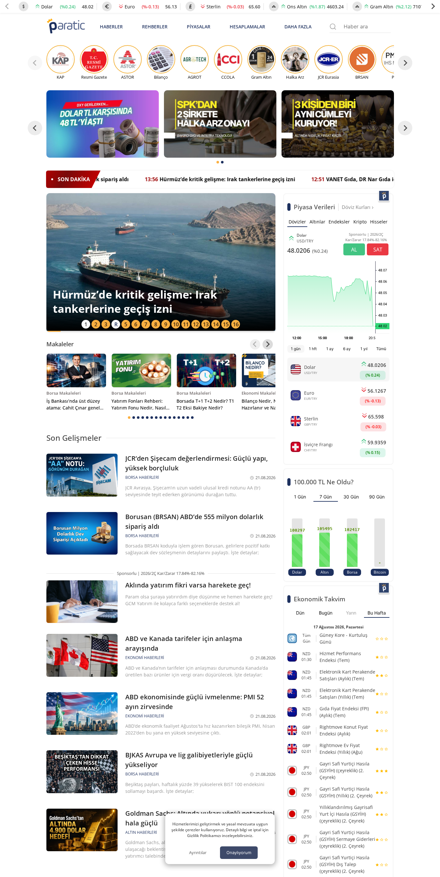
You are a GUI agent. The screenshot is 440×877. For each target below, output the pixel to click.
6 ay (347, 348)
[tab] (217, 162)
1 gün (296, 348)
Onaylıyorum (238, 852)
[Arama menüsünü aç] (333, 26)
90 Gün (377, 496)
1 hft (313, 348)
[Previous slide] (7, 6)
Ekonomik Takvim (319, 599)
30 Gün (351, 496)
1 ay (330, 348)
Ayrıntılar (197, 852)
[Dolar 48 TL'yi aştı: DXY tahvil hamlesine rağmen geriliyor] (102, 124)
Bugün (325, 613)
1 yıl (364, 348)
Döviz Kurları (357, 207)
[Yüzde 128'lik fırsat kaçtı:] (338, 124)
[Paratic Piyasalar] (383, 195)
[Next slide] (433, 6)
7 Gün (326, 496)
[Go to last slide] (35, 128)
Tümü (381, 348)
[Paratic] (65, 27)
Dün (300, 613)
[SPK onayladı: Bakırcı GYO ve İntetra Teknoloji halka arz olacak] (220, 124)
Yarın (351, 613)
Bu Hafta (377, 613)
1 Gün (300, 496)
